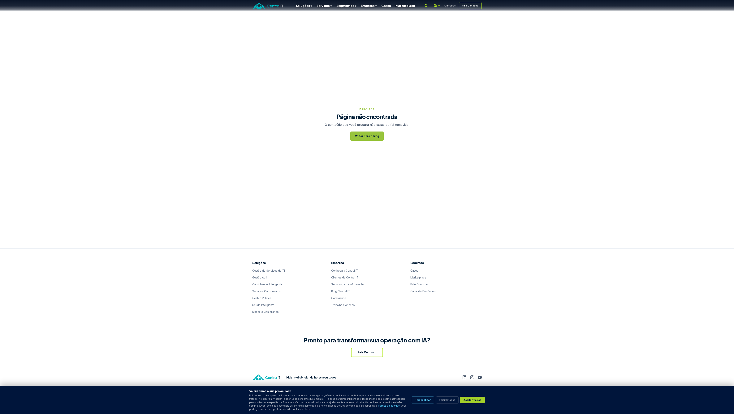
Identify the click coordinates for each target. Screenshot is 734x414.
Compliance (338, 298)
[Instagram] (472, 377)
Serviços (324, 6)
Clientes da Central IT (344, 277)
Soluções (304, 6)
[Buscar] (426, 6)
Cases (386, 6)
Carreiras (450, 5)
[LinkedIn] (464, 377)
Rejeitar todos (447, 399)
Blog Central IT (340, 291)
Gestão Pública (261, 298)
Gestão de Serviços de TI (268, 270)
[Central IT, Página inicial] (267, 6)
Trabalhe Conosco (343, 305)
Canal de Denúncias (423, 291)
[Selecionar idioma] (436, 6)
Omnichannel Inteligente (267, 284)
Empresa (369, 6)
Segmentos (346, 6)
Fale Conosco (470, 5)
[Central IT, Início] (266, 377)
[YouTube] (480, 377)
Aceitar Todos (472, 399)
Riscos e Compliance (265, 311)
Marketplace (405, 6)
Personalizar (423, 399)
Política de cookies (389, 405)
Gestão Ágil (259, 277)
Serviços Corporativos (266, 291)
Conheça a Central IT (344, 270)
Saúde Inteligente (263, 305)
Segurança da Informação (347, 284)
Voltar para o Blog (367, 136)
